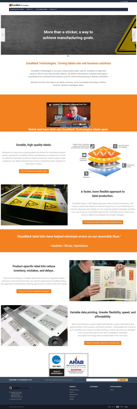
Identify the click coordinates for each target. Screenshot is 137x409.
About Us (30, 9)
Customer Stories (41, 9)
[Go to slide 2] (3, 35)
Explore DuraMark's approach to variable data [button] (102, 343)
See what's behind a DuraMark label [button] (34, 171)
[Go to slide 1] (67, 56)
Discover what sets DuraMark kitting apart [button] (33, 291)
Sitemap (71, 399)
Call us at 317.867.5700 (16, 399)
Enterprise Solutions (17, 9)
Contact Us (53, 9)
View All (112, 389)
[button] (68, 365)
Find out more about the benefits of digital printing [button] (102, 222)
